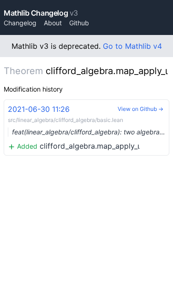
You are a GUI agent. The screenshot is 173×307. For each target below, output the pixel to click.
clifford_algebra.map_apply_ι (88, 127)
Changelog (20, 23)
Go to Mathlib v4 (132, 46)
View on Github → (140, 108)
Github (79, 23)
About (53, 23)
